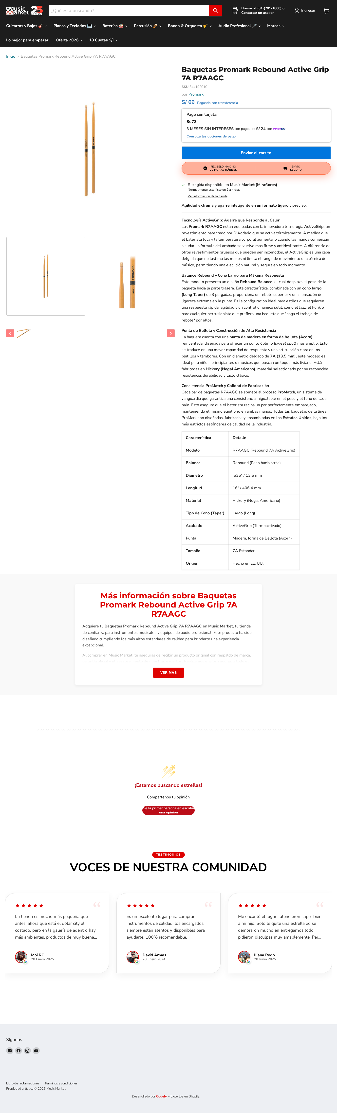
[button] (46, 276)
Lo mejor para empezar (27, 40)
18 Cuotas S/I (102, 40)
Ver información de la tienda (207, 196)
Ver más (168, 673)
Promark (196, 94)
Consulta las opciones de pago (211, 136)
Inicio (10, 56)
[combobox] (129, 10)
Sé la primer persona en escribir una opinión (168, 810)
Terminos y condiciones (61, 1083)
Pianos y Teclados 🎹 (73, 26)
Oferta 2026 (68, 40)
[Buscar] (215, 10)
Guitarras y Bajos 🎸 (25, 26)
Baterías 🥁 (113, 26)
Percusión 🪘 (146, 26)
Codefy (162, 1096)
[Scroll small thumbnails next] (171, 333)
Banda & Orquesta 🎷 (188, 26)
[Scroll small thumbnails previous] (10, 333)
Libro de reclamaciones (22, 1083)
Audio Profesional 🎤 (238, 26)
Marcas (274, 26)
